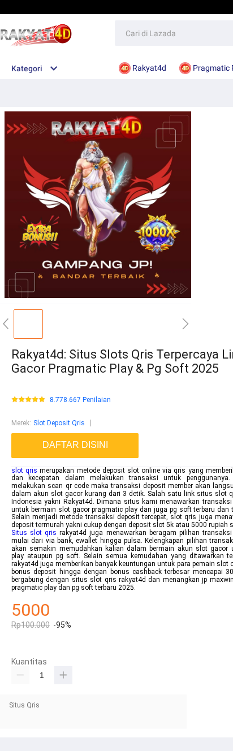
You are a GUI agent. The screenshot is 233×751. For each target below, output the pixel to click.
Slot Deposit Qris (59, 423)
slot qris (24, 470)
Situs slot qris (34, 533)
